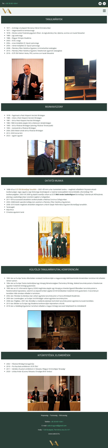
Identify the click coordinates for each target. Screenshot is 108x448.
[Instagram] (104, 3)
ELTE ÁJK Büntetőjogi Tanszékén (26, 189)
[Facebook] (100, 3)
